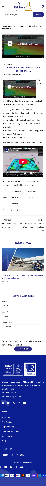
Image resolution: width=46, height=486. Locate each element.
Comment (7, 322)
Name (5, 301)
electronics (11, 26)
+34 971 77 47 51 (9, 392)
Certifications (7, 422)
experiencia (16, 197)
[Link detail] (4, 403)
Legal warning (8, 426)
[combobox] (23, 14)
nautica (31, 197)
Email (5, 312)
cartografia (16, 191)
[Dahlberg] (23, 6)
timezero (15, 203)
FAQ (4, 440)
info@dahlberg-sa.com (23, 185)
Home (4, 26)
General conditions (10, 431)
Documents (7, 436)
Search (38, 14)
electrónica (32, 191)
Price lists (6, 417)
